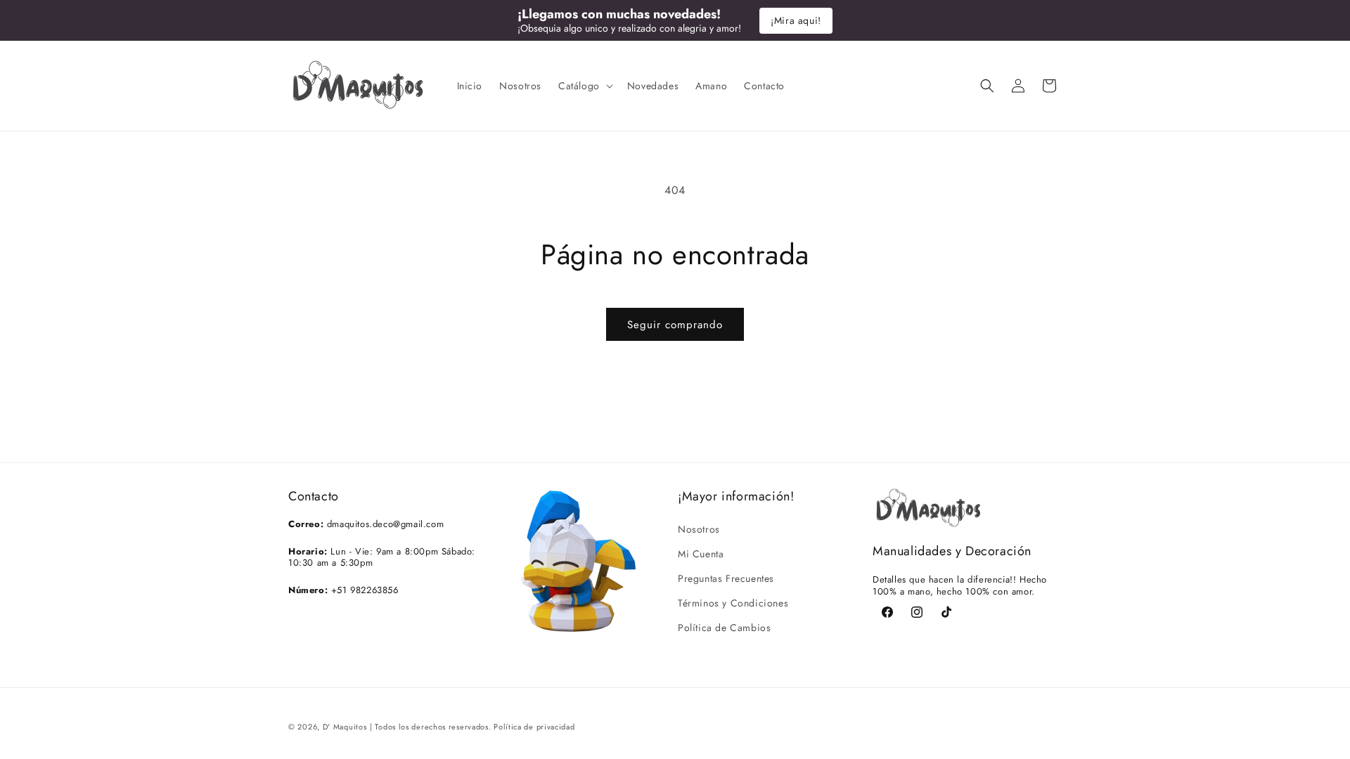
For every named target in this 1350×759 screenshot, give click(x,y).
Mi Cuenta (701, 553)
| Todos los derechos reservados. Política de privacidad (472, 726)
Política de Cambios (724, 628)
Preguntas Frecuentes (726, 578)
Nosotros (699, 528)
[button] (584, 85)
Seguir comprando (675, 324)
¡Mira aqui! (796, 20)
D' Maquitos (345, 726)
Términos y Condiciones (733, 603)
